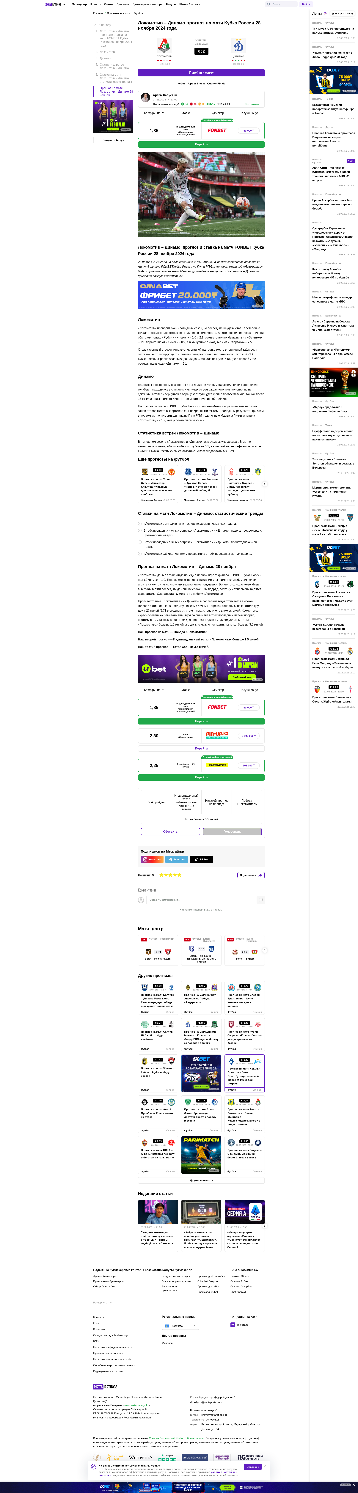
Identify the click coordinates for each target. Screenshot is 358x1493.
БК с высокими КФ (244, 1270)
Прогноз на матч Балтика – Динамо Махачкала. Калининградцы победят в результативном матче (157, 1000)
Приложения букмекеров (108, 1281)
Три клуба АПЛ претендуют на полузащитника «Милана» (333, 30)
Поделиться (248, 875)
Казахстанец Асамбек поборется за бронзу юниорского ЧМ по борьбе (330, 273)
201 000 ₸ (249, 765)
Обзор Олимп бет (104, 1286)
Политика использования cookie (112, 1358)
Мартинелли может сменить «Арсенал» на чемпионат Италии (331, 491)
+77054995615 (210, 1419)
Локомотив (164, 56)
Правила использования (108, 1353)
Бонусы (171, 4)
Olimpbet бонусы (207, 1281)
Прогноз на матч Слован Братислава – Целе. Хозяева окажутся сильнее (243, 1000)
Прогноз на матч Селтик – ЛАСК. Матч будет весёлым (158, 1035)
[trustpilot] (167, 1458)
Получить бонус (113, 139)
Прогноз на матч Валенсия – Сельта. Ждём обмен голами (331, 699)
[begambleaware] (195, 1458)
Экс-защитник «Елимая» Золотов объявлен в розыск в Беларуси (333, 463)
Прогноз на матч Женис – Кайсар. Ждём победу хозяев (157, 1072)
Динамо (238, 56)
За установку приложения (170, 1288)
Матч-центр (79, 4)
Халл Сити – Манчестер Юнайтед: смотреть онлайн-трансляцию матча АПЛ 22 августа (331, 174)
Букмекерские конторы (148, 4)
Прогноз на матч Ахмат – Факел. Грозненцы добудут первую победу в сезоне (200, 1115)
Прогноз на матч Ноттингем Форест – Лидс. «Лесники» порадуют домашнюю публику (241, 487)
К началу (105, 24)
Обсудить (170, 831)
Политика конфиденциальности (112, 1347)
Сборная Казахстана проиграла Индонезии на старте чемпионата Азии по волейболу (333, 139)
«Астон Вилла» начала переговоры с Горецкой (328, 627)
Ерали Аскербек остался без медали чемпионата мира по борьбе (331, 204)
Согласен (253, 1466)
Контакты (98, 1317)
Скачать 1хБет (239, 1281)
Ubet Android (238, 1291)
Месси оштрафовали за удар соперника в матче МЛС (332, 299)
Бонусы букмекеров (177, 1270)
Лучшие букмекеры (105, 1276)
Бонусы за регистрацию (176, 1281)
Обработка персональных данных (114, 1365)
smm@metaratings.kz (214, 1414)
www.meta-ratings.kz (136, 1405)
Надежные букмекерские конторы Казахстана (127, 1270)
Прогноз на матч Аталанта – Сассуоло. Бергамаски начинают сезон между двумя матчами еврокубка (332, 599)
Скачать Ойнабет (241, 1276)
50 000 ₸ (249, 130)
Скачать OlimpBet (241, 1286)
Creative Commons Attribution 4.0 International (176, 1438)
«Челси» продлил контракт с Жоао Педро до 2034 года (332, 55)
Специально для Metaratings (110, 1335)
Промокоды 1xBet (208, 1286)
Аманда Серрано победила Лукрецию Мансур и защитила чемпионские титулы (333, 325)
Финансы (167, 1342)
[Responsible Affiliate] (250, 1457)
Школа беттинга (189, 4)
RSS (95, 1341)
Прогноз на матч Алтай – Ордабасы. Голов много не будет (157, 1113)
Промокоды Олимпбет (211, 1276)
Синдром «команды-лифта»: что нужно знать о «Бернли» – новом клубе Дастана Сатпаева (157, 1238)
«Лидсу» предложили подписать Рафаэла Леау (329, 409)
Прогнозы (123, 4)
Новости (95, 4)
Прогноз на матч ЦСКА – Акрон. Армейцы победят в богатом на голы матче (158, 1154)
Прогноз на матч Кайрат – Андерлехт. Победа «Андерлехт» (201, 998)
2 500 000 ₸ (249, 735)
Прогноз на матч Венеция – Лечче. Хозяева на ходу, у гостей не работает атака (330, 530)
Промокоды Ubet (207, 1291)
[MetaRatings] (105, 1387)
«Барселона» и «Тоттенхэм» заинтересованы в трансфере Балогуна (332, 354)
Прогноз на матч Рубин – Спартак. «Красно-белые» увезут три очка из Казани (244, 1037)
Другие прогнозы (155, 975)
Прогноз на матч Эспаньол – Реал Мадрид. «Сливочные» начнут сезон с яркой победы (332, 663)
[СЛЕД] (264, 484)
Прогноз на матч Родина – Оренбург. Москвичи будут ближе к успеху (244, 1154)
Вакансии (99, 1328)
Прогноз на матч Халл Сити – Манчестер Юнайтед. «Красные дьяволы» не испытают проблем (156, 487)
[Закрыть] (352, 1485)
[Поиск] (268, 4)
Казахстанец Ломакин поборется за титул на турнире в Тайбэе (333, 109)
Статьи (109, 4)
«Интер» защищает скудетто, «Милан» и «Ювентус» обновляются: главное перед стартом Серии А (244, 1240)
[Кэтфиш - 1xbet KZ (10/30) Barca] (179, 1487)
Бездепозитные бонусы (176, 1276)
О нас (96, 1323)
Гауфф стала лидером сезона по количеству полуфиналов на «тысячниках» (332, 435)
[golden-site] (114, 1458)
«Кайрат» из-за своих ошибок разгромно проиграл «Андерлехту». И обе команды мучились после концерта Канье (201, 1240)
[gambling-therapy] (222, 1458)
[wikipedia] (140, 1458)
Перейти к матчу (201, 72)
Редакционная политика (108, 1371)
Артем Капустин (165, 95)
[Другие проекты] (55, 4)
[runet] (97, 1458)
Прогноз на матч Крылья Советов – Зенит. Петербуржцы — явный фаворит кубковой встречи (244, 1076)
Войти (306, 4)
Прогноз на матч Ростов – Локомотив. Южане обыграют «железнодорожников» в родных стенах (244, 1117)
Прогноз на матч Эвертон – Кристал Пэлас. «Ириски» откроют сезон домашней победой (201, 485)
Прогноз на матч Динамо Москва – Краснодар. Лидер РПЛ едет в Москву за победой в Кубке (201, 1037)
